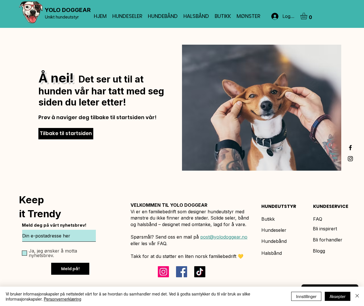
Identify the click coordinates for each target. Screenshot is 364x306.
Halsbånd (271, 253)
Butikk (268, 219)
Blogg (319, 251)
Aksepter (338, 296)
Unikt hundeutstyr (62, 17)
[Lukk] (357, 296)
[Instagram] (163, 271)
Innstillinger (306, 296)
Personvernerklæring (62, 299)
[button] (307, 16)
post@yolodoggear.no (223, 237)
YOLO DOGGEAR (68, 10)
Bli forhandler (327, 240)
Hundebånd (274, 241)
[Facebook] (181, 271)
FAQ (317, 219)
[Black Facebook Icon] (350, 147)
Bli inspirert (325, 228)
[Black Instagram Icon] (350, 158)
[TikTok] (199, 271)
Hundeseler (273, 230)
